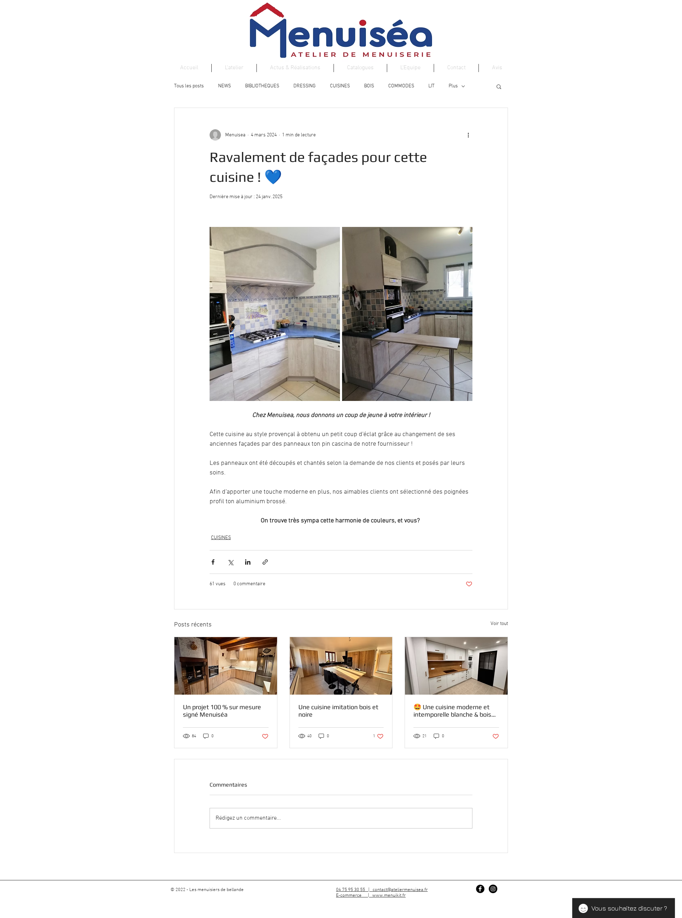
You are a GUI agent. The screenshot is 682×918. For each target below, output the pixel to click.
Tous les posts (189, 86)
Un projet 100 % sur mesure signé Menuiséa (222, 710)
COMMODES (401, 86)
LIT (431, 86)
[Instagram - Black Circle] (493, 889)
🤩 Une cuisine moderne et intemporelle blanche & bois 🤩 (452, 710)
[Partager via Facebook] (213, 562)
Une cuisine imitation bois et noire (338, 710)
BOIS (369, 86)
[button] (499, 86)
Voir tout (499, 624)
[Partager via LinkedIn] (247, 562)
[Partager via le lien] (265, 562)
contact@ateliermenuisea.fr (400, 890)
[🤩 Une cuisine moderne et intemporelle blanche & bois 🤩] (456, 666)
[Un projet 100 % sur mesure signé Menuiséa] (225, 666)
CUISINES (340, 86)
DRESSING (304, 86)
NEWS (224, 86)
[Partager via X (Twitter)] (230, 562)
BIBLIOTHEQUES (262, 86)
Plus (453, 86)
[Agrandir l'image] (275, 314)
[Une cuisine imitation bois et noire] (341, 666)
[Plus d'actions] (468, 135)
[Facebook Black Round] (480, 889)
